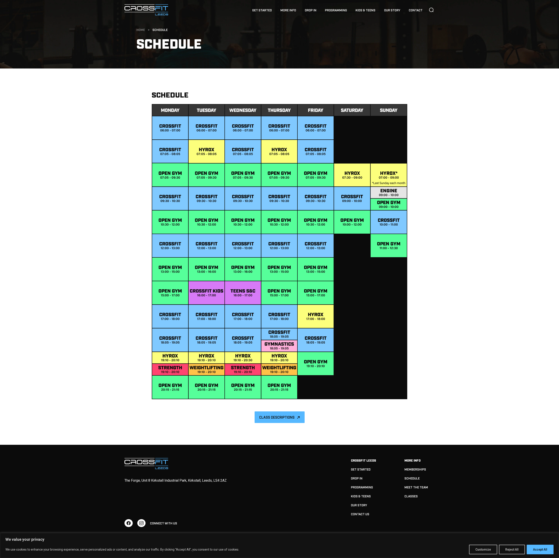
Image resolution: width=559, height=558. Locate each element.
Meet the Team (416, 487)
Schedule (412, 478)
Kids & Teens (365, 10)
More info (412, 460)
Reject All (512, 549)
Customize (483, 549)
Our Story (392, 10)
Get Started (262, 10)
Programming (336, 10)
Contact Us (360, 514)
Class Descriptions (277, 417)
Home (140, 29)
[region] (279, 545)
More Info (288, 10)
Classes (411, 496)
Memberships (415, 469)
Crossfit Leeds (363, 460)
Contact (416, 10)
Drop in (310, 10)
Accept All (540, 549)
